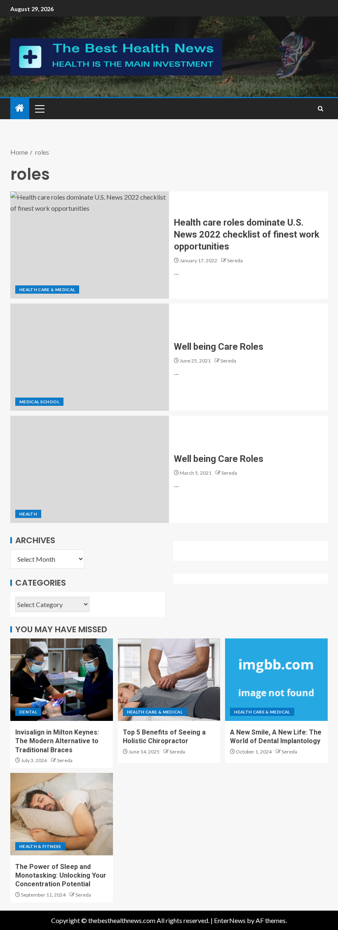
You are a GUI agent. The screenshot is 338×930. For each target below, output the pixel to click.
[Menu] (39, 108)
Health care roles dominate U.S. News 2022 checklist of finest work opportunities (246, 234)
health (28, 513)
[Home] (19, 108)
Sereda (235, 260)
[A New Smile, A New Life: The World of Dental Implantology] (276, 679)
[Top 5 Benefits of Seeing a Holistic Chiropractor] (169, 679)
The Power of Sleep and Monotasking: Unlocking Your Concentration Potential (60, 875)
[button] (39, 108)
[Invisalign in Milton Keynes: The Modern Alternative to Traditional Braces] (61, 679)
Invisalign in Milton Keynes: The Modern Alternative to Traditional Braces (57, 741)
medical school (39, 401)
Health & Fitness (40, 846)
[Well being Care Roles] (89, 357)
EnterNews (230, 920)
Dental (28, 711)
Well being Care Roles (218, 346)
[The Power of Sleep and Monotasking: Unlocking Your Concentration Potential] (61, 814)
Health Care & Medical (47, 289)
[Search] (320, 109)
